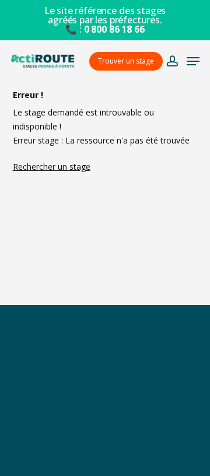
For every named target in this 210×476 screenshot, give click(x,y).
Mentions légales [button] (105, 431)
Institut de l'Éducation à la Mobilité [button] (105, 380)
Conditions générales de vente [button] (104, 406)
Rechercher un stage (51, 166)
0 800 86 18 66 (114, 29)
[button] (193, 61)
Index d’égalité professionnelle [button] (105, 456)
